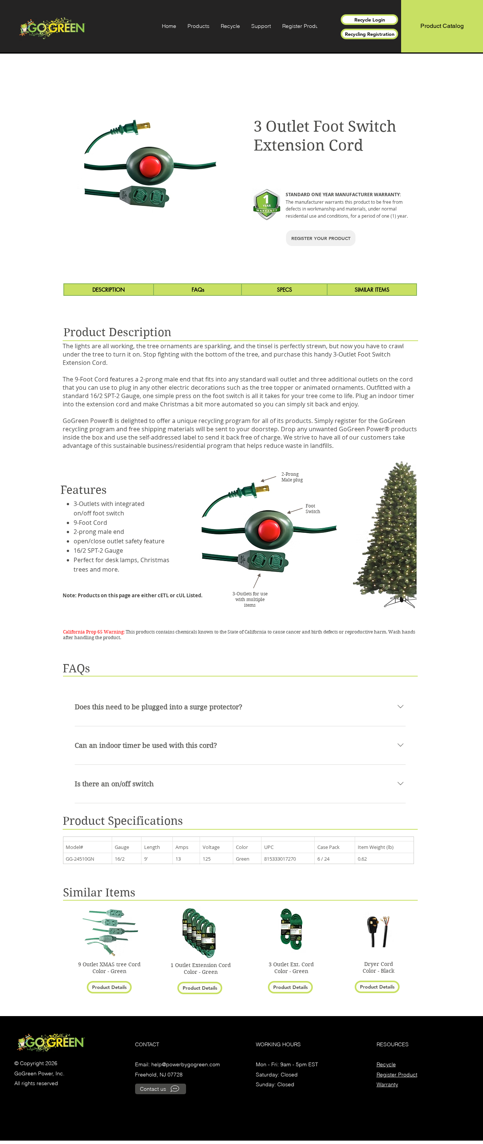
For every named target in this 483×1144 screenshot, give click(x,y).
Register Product (397, 1074)
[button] (198, 26)
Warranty (387, 1084)
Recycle (386, 1064)
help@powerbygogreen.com (185, 1064)
